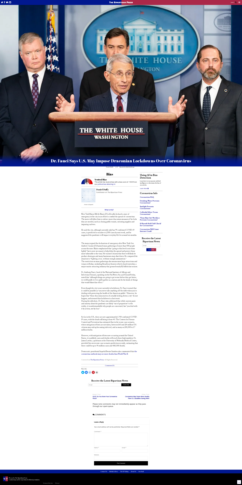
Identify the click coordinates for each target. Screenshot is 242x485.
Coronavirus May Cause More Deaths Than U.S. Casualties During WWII (137, 397)
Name (96, 448)
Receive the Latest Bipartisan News (109, 380)
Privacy (57, 483)
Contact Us (103, 471)
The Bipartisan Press (97, 360)
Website (96, 455)
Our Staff (141, 471)
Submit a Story (113, 471)
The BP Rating (124, 471)
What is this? (109, 210)
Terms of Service (48, 483)
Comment (97, 431)
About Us (133, 471)
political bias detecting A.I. (106, 184)
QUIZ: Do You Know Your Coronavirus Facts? (105, 397)
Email (124, 448)
